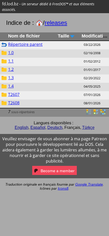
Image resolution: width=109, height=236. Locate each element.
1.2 (11, 69)
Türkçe (88, 127)
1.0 (11, 52)
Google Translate (89, 184)
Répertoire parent (25, 44)
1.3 (11, 78)
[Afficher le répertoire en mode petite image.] (103, 113)
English (21, 127)
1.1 (11, 61)
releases (56, 22)
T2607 (14, 94)
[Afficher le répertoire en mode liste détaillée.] (89, 113)
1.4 (11, 86)
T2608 (14, 103)
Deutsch (54, 127)
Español (37, 127)
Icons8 (63, 188)
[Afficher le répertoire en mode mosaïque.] (96, 113)
